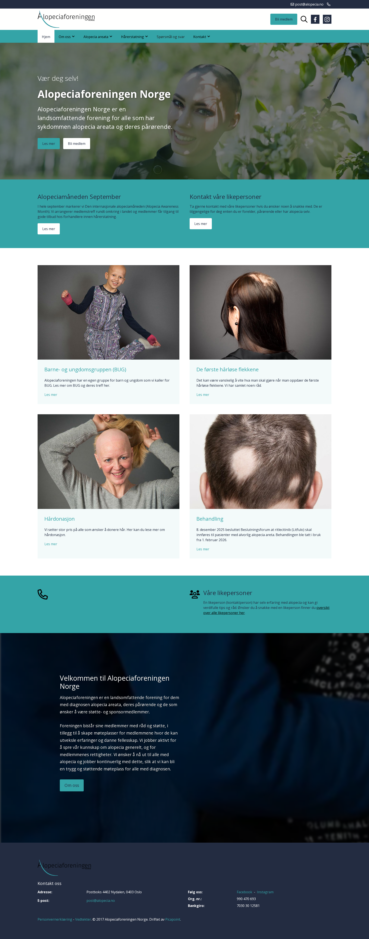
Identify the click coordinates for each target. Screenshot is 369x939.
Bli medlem (284, 19)
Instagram (265, 892)
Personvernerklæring (55, 919)
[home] (66, 19)
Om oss (71, 785)
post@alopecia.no (100, 900)
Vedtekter (83, 919)
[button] (66, 36)
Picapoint (172, 919)
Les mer (48, 143)
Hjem (46, 36)
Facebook (244, 892)
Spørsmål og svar (171, 36)
